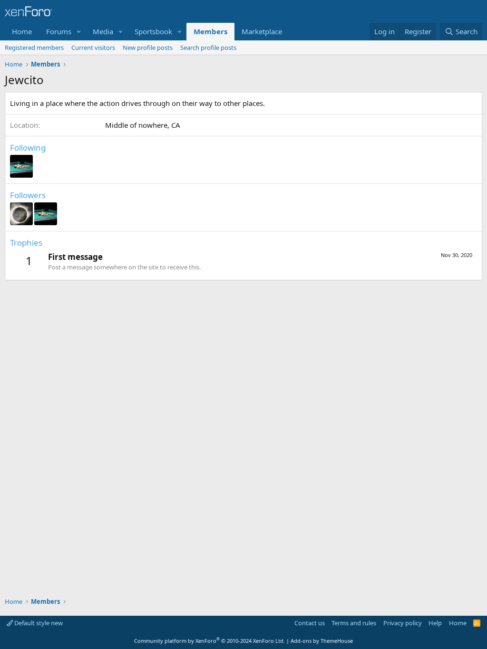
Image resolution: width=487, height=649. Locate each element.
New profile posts (148, 47)
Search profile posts (208, 47)
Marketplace (262, 31)
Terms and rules (353, 623)
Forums (58, 31)
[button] (79, 31)
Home (22, 31)
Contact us (309, 623)
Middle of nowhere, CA (142, 125)
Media (103, 31)
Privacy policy (402, 623)
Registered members (34, 47)
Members (210, 31)
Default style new (38, 623)
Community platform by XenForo (209, 640)
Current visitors (93, 47)
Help (435, 623)
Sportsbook (153, 31)
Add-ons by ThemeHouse (322, 640)
